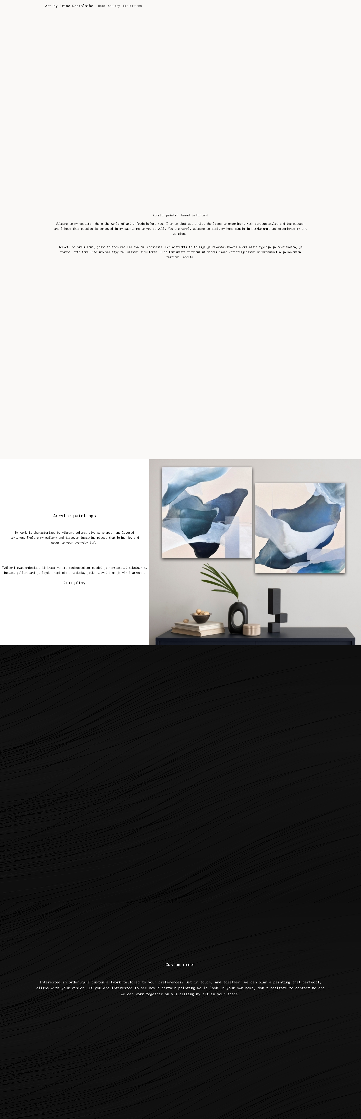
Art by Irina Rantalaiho (69, 6)
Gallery (114, 6)
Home (101, 6)
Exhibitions (132, 6)
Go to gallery (74, 582)
